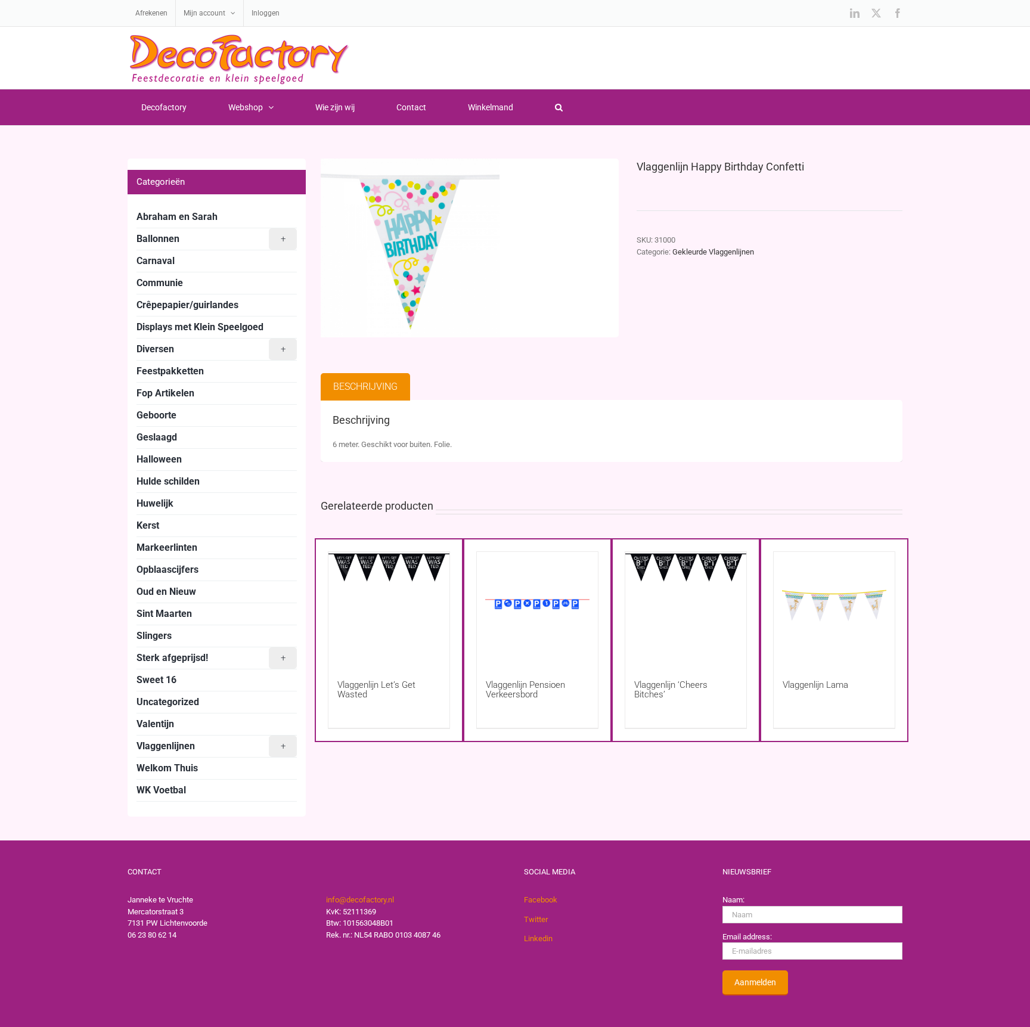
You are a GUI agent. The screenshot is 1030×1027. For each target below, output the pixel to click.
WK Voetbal (161, 790)
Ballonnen (211, 238)
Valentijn (155, 724)
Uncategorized (167, 702)
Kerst (147, 525)
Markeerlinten (166, 547)
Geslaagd (156, 437)
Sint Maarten (164, 613)
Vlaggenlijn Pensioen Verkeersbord (525, 690)
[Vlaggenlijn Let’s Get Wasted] (388, 604)
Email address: (747, 936)
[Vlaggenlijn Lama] (834, 604)
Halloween (159, 459)
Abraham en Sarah (177, 216)
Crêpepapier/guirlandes (187, 305)
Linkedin (538, 938)
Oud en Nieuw (166, 591)
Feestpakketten (170, 371)
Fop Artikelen (165, 393)
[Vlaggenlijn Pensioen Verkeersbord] (537, 604)
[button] (558, 107)
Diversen (211, 349)
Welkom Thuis (167, 768)
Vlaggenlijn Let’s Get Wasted (376, 690)
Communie (159, 282)
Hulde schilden (168, 481)
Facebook (540, 899)
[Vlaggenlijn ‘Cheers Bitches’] (685, 604)
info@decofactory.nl (360, 899)
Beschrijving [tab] (365, 386)
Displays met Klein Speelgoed (199, 327)
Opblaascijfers (167, 569)
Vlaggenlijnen (211, 746)
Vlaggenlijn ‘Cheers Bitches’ (671, 690)
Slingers (154, 635)
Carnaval (155, 260)
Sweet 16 (156, 679)
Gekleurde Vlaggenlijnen (713, 251)
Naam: (733, 899)
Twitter (536, 919)
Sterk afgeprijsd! (211, 657)
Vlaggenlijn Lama (815, 685)
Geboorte (156, 415)
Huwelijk (154, 503)
